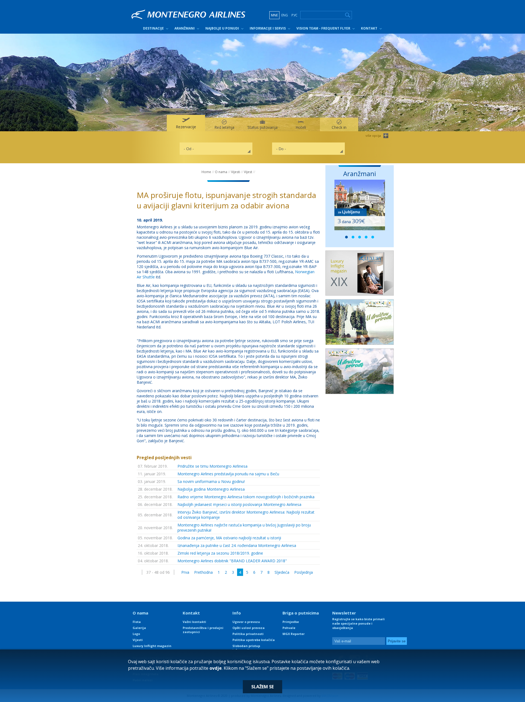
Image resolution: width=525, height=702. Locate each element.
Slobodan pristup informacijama (246, 648)
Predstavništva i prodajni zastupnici (203, 630)
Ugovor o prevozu (246, 622)
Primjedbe (290, 622)
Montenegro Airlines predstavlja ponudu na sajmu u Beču (228, 473)
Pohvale (288, 628)
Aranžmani (184, 28)
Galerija (139, 628)
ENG (284, 15)
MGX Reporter (293, 634)
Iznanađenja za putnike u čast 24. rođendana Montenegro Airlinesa (236, 545)
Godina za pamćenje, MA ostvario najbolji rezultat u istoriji (229, 537)
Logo (136, 634)
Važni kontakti (194, 622)
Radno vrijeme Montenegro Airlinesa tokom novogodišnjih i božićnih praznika (245, 496)
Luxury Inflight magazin (152, 646)
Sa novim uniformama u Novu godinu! (211, 481)
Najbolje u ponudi (222, 28)
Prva (185, 572)
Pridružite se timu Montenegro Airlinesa (212, 466)
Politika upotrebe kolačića (253, 640)
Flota (137, 622)
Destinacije (153, 28)
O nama (221, 172)
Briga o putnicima (300, 613)
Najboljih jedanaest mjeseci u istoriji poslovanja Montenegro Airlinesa (239, 504)
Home (206, 172)
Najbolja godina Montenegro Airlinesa (211, 489)
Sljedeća (282, 572)
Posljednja (303, 572)
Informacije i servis (268, 28)
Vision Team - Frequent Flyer (323, 28)
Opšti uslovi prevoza (248, 628)
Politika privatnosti (248, 634)
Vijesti (235, 172)
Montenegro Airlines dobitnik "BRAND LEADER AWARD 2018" (232, 560)
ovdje (215, 668)
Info (236, 613)
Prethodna (203, 572)
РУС (294, 15)
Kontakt (369, 28)
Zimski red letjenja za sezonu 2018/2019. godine (220, 553)
